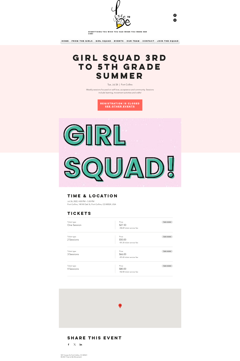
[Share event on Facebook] (68, 345)
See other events (120, 106)
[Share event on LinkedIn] (81, 345)
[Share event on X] (75, 345)
